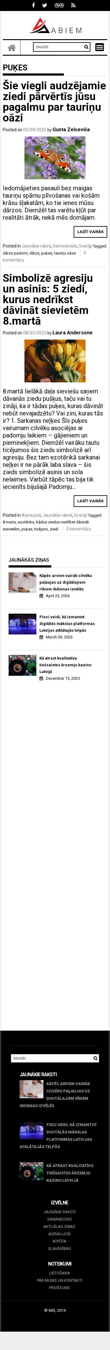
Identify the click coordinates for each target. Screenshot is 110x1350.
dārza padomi (15, 253)
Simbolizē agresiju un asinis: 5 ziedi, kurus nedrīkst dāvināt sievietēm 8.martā (48, 299)
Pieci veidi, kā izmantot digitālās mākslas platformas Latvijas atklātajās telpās (67, 624)
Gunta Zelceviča (71, 129)
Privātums (59, 1287)
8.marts (9, 522)
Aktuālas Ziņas (59, 1226)
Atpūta (59, 1241)
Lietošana (59, 1273)
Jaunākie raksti (36, 246)
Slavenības (59, 1248)
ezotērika (26, 522)
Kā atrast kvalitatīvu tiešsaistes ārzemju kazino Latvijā (65, 665)
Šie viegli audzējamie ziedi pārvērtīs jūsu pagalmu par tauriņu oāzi (54, 102)
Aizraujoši (31, 515)
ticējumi (41, 529)
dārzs (34, 253)
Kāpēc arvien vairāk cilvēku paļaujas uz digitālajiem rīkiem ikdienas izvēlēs (65, 582)
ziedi (54, 529)
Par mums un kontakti (59, 1280)
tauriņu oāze (65, 253)
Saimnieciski (65, 246)
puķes (46, 253)
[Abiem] (11, 47)
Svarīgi (85, 246)
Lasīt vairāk (90, 231)
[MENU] (99, 47)
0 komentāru (78, 528)
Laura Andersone (73, 333)
